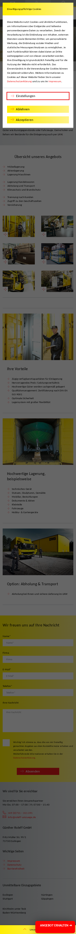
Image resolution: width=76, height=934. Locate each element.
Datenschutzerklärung (19, 81)
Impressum (55, 81)
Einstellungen (25, 96)
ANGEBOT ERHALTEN (56, 925)
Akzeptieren (24, 120)
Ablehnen (23, 109)
